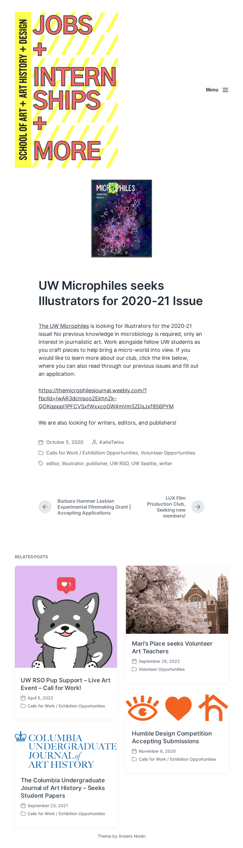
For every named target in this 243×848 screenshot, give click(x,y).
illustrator (73, 463)
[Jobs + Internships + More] (66, 90)
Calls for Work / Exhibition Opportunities (92, 453)
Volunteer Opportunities (168, 453)
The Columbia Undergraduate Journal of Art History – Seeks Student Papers (63, 788)
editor (52, 463)
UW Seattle (143, 463)
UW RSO (119, 463)
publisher (96, 463)
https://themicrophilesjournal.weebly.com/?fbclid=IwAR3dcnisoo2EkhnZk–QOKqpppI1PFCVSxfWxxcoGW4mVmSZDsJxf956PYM (106, 398)
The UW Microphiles (64, 326)
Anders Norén (132, 836)
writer (165, 463)
